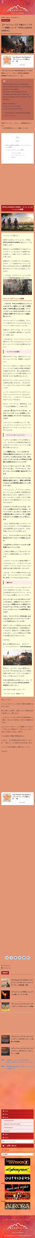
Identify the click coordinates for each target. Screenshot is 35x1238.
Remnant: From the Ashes (12, 1124)
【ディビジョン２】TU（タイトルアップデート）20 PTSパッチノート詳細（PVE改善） (22, 1039)
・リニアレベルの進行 (16, 153)
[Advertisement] (17, 185)
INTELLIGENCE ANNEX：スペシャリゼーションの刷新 (18, 146)
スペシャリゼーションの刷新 (15, 150)
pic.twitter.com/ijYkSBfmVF (13, 109)
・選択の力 (13, 157)
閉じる (17, 140)
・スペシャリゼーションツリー (18, 155)
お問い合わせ (14, 1219)
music (6, 1134)
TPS (7, 968)
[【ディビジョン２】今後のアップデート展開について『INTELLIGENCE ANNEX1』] (19, 957)
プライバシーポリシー (24, 1219)
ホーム (7, 1219)
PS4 (4, 968)
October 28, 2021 (9, 115)
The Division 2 (6, 965)
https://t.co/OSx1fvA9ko (11, 106)
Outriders (7, 1131)
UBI (9, 968)
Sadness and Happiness (17, 1232)
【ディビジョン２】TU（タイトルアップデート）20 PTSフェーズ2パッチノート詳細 (22, 1051)
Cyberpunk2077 (9, 1120)
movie (6, 1137)
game (6, 1117)
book (6, 1114)
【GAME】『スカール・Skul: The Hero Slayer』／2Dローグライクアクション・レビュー (19, 1062)
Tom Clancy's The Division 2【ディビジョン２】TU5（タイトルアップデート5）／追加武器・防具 (22, 982)
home (6, 1111)
